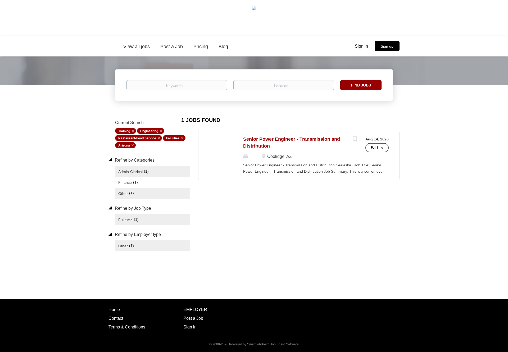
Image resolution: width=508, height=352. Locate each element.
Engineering (149, 131)
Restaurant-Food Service (137, 138)
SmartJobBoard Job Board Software (273, 344)
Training (124, 131)
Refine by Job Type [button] (132, 208)
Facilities (173, 138)
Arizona (124, 145)
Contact (115, 318)
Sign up (387, 46)
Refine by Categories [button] (134, 160)
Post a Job (193, 318)
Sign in (361, 46)
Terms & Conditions (126, 327)
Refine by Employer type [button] (137, 234)
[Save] (354, 139)
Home (114, 309)
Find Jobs (361, 85)
